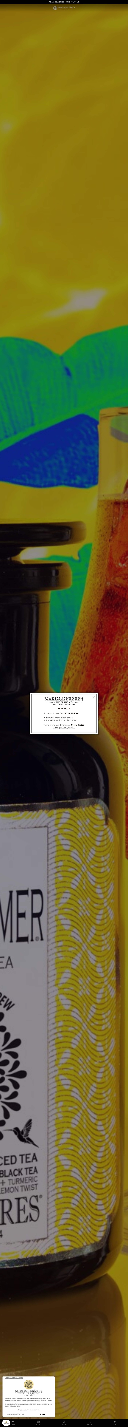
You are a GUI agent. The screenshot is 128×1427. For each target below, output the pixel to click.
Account (89, 1424)
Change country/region (64, 728)
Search (64, 1424)
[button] (38, 1423)
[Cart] (115, 1423)
